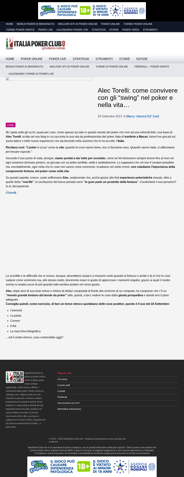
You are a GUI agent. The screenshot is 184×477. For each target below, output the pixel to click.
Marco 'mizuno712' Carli (142, 116)
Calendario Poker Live (72, 29)
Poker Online (110, 23)
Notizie (142, 58)
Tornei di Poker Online (112, 66)
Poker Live (45, 29)
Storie (114, 29)
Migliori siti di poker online (78, 23)
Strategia (99, 29)
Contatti (61, 391)
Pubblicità (62, 397)
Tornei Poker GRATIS (20, 29)
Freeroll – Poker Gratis (151, 66)
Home (9, 23)
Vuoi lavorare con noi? (69, 403)
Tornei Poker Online (137, 23)
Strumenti (150, 29)
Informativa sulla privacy (69, 409)
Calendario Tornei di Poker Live (31, 73)
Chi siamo (62, 379)
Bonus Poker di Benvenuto (35, 23)
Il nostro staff (64, 385)
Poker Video (130, 29)
